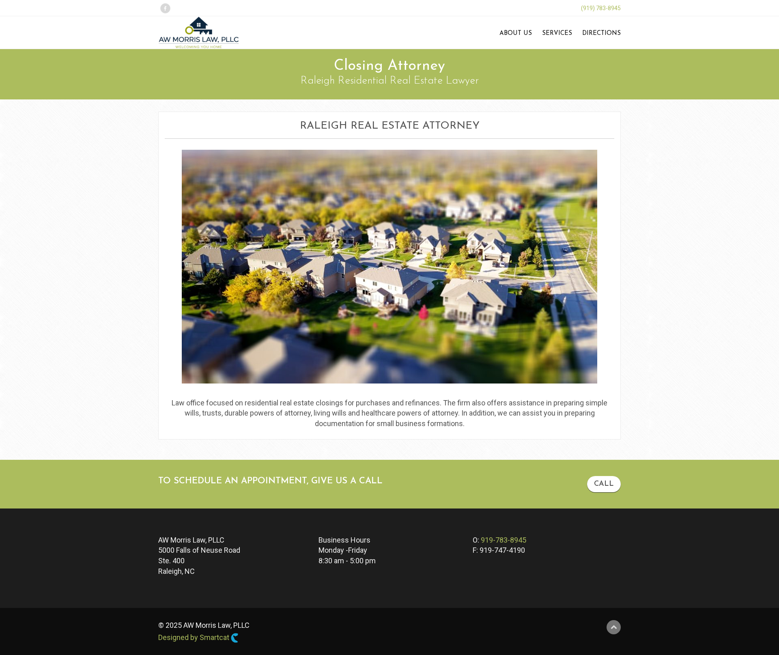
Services (557, 33)
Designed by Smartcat (194, 637)
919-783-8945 (503, 540)
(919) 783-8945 (601, 8)
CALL (604, 484)
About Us (515, 33)
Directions (601, 33)
